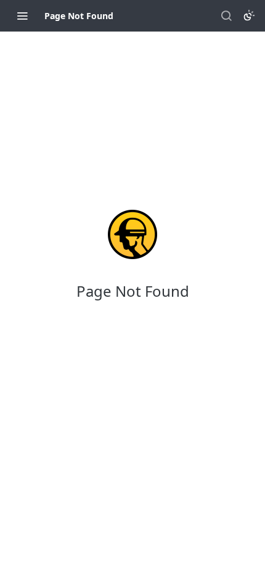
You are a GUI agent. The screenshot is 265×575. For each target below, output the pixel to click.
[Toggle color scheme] (249, 15)
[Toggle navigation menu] (22, 15)
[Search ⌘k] (226, 15)
